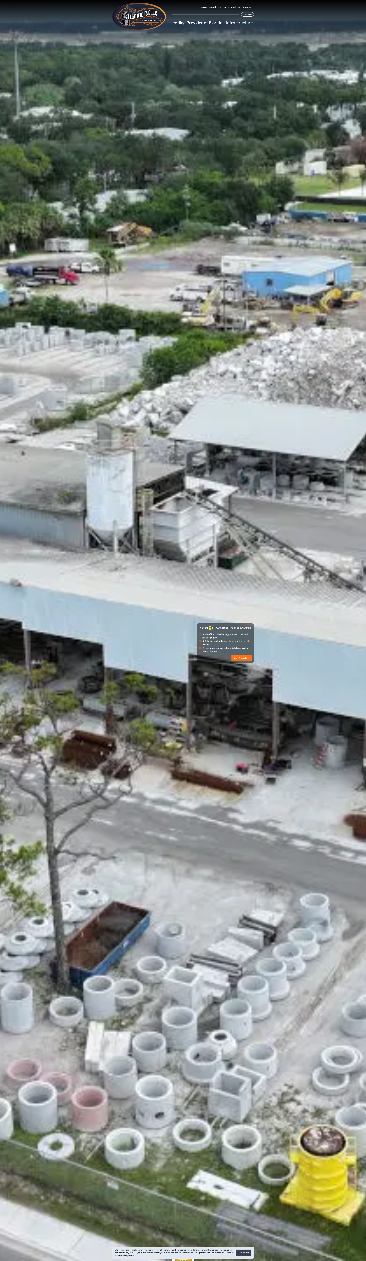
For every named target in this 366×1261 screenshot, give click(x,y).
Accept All (243, 1252)
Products (235, 7)
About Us (247, 7)
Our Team (224, 7)
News (204, 7)
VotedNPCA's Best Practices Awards (225, 627)
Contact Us (247, 14)
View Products (240, 658)
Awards (213, 7)
